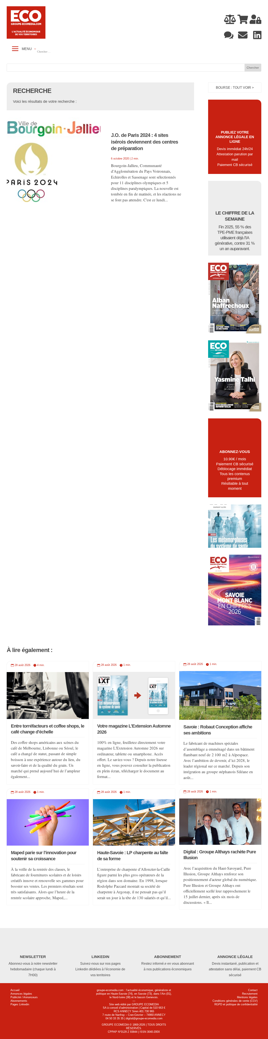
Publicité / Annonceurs (24, 997)
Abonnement (167, 957)
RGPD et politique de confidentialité (236, 1004)
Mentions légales (247, 997)
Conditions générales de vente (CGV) (235, 1000)
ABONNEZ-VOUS (234, 452)
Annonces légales (21, 993)
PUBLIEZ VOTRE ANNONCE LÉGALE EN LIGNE (234, 137)
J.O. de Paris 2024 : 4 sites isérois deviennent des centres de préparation (144, 141)
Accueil (14, 990)
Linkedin (100, 957)
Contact (253, 990)
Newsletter (33, 957)
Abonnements (18, 1000)
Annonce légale (235, 957)
